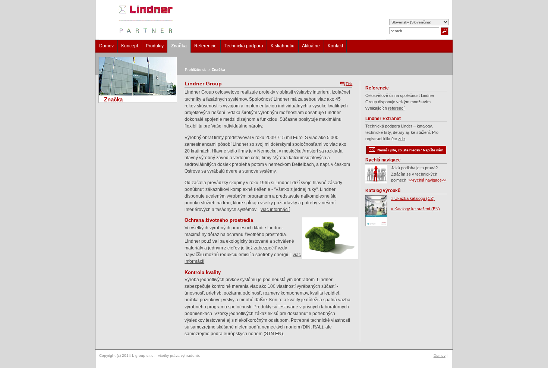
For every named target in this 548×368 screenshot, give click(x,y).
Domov (106, 45)
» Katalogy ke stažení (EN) (415, 209)
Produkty (155, 45)
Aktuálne (311, 45)
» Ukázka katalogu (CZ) (413, 198)
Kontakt (335, 45)
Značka (179, 45)
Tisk (349, 84)
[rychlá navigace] (376, 182)
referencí (396, 108)
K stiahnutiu (283, 45)
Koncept (129, 45)
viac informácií (275, 209)
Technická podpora (243, 45)
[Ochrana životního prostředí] (327, 238)
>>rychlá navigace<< (427, 180)
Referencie (205, 45)
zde (401, 138)
